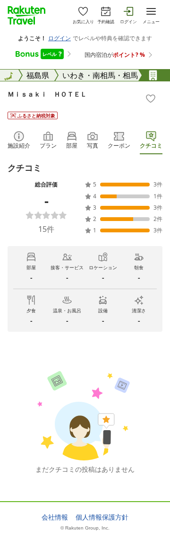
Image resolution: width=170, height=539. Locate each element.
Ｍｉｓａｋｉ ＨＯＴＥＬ (47, 93)
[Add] (150, 98)
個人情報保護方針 (102, 517)
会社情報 (55, 517)
